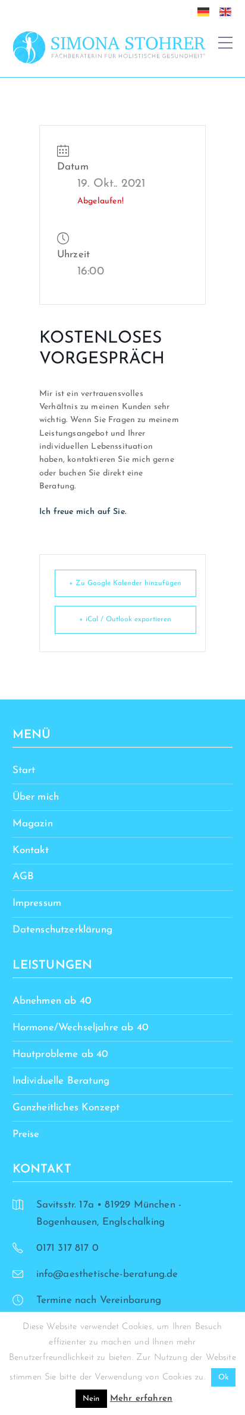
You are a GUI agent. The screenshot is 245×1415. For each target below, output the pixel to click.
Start (24, 770)
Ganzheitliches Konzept (66, 1108)
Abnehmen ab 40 (52, 1001)
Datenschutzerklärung (62, 930)
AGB (23, 876)
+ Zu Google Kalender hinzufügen (125, 583)
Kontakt (30, 850)
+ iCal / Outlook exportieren (125, 619)
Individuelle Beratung (61, 1081)
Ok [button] (223, 1377)
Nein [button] (91, 1399)
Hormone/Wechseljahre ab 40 (80, 1028)
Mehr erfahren (141, 1398)
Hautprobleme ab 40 (60, 1054)
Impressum (37, 903)
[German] (206, 11)
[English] (228, 11)
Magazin (32, 824)
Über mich (35, 797)
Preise (26, 1134)
